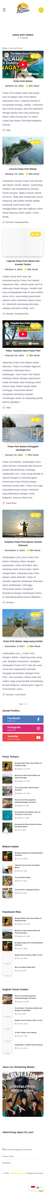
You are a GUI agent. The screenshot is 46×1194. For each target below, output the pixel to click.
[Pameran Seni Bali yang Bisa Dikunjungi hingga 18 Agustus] (7, 803)
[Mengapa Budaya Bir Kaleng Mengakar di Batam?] (7, 856)
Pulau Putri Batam (23, 81)
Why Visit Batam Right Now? (25, 967)
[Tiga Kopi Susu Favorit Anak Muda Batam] (7, 868)
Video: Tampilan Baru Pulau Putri (23, 350)
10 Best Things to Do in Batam (26, 1032)
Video (8, 130)
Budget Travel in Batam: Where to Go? (28, 955)
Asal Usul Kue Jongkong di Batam (27, 890)
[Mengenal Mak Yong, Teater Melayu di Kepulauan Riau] (7, 766)
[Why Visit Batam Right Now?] (7, 970)
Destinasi (10, 222)
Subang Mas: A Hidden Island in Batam (29, 1045)
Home (4, 48)
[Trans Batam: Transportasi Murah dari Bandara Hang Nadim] (7, 1011)
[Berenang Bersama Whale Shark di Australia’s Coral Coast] (7, 815)
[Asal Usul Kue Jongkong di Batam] (7, 893)
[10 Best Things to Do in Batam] (7, 1036)
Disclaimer (6, 1163)
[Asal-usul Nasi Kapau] (7, 881)
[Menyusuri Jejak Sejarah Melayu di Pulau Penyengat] (7, 778)
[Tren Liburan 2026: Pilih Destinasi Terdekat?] (7, 791)
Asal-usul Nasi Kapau (22, 877)
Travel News (11, 503)
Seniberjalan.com (18, 1173)
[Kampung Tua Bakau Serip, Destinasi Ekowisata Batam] (7, 827)
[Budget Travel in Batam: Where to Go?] (7, 958)
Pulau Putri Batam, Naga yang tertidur (23, 641)
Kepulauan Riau (21, 222)
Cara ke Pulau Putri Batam (23, 169)
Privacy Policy (8, 1156)
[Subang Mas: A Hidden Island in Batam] (7, 1048)
